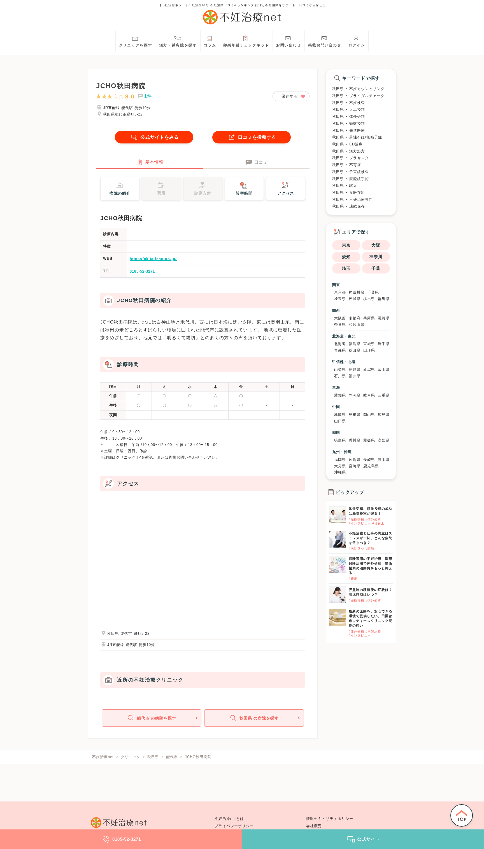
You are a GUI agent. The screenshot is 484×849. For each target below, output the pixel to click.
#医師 (370, 548)
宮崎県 (354, 466)
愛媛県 (369, 440)
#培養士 (378, 523)
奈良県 (340, 324)
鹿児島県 (371, 466)
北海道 (340, 344)
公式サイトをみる (160, 137)
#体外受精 (373, 519)
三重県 (384, 395)
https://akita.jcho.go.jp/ (153, 259)
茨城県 (354, 299)
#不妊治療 (373, 631)
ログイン (356, 45)
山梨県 (340, 369)
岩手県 (384, 344)
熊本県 (384, 459)
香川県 (354, 440)
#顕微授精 (356, 519)
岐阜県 (369, 395)
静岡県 (354, 395)
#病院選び (356, 548)
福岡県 (340, 459)
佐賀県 (354, 459)
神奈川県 (356, 292)
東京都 (340, 292)
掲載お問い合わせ (324, 45)
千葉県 (373, 292)
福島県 (354, 344)
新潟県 (369, 369)
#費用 (353, 578)
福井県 (354, 376)
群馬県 (384, 299)
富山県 (384, 369)
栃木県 (369, 299)
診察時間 (244, 193)
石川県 (340, 376)
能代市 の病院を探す (156, 718)
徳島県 (340, 440)
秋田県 (354, 350)
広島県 (384, 414)
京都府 (354, 318)
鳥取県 (340, 414)
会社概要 (314, 826)
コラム (210, 45)
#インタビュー (360, 523)
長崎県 (369, 459)
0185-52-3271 (142, 271)
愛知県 (340, 395)
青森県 (340, 350)
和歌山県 (356, 324)
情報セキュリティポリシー (329, 819)
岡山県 (369, 414)
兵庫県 (369, 318)
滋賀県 (384, 318)
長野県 (354, 369)
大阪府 (340, 318)
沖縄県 (340, 472)
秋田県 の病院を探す (259, 718)
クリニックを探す (135, 45)
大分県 (340, 466)
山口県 (340, 421)
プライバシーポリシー (234, 826)
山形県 (369, 350)
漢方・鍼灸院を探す (178, 45)
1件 (148, 96)
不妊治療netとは (229, 819)
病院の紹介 (120, 193)
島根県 (354, 414)
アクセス (285, 193)
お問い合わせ (288, 45)
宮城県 (369, 344)
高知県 (384, 440)
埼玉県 (340, 299)
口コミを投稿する (257, 137)
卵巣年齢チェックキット (246, 45)
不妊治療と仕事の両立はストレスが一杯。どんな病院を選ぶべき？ (370, 538)
